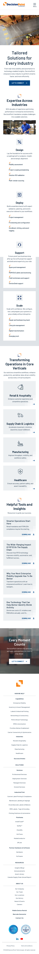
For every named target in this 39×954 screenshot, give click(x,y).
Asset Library (19, 874)
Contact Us (19, 918)
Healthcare (19, 753)
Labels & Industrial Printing (19, 711)
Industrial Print (19, 792)
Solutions (19, 765)
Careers (19, 904)
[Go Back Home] (19, 683)
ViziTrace (19, 834)
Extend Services (19, 787)
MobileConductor (19, 838)
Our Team (19, 892)
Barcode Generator (19, 914)
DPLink (19, 842)
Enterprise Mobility (19, 703)
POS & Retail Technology (19, 720)
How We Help (19, 693)
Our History (19, 898)
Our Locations (19, 895)
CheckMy (19, 830)
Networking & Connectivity (19, 715)
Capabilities (19, 699)
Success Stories (19, 758)
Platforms (19, 817)
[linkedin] (17, 939)
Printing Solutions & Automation (19, 813)
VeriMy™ (19, 826)
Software (19, 856)
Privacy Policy (11, 945)
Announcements (19, 871)
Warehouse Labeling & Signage (19, 800)
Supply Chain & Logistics (19, 745)
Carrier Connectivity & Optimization (19, 732)
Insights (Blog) (19, 868)
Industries (19, 736)
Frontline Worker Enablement (19, 728)
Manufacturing (19, 749)
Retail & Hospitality (19, 741)
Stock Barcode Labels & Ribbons (19, 805)
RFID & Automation (19, 724)
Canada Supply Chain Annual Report (19, 877)
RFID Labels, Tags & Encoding (19, 809)
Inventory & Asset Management (19, 707)
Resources (19, 862)
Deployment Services (19, 778)
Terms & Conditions (26, 945)
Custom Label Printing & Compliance (19, 796)
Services (20, 770)
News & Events (20, 901)
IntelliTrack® (19, 821)
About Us (19, 883)
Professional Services (19, 774)
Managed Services (19, 783)
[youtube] (22, 939)
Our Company (19, 889)
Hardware (19, 852)
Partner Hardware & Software (19, 848)
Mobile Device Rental (19, 910)
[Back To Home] (14, 5)
